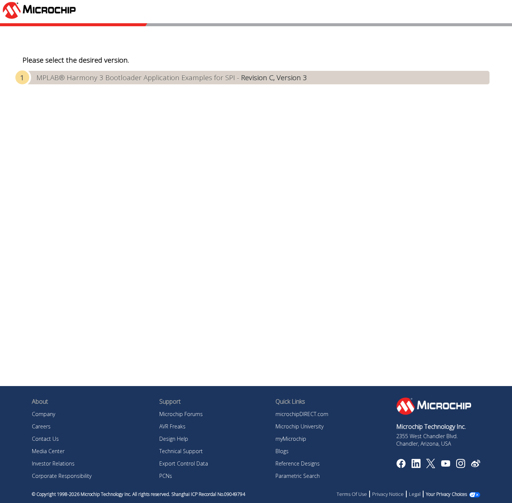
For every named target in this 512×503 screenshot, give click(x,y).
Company (43, 414)
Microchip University (299, 426)
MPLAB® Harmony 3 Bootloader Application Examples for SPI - (171, 77)
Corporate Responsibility (61, 475)
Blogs (282, 451)
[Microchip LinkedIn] (416, 466)
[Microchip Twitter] (430, 466)
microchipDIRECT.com (301, 414)
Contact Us (45, 438)
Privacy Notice (388, 494)
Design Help (173, 438)
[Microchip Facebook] (401, 466)
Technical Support (181, 451)
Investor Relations (53, 463)
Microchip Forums (181, 414)
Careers (41, 426)
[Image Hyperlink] (445, 464)
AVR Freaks (172, 426)
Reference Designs (297, 463)
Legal (415, 494)
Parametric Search (297, 475)
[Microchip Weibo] (475, 465)
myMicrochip (290, 438)
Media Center (48, 451)
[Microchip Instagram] (460, 466)
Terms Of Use (352, 494)
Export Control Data (183, 463)
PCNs (165, 475)
